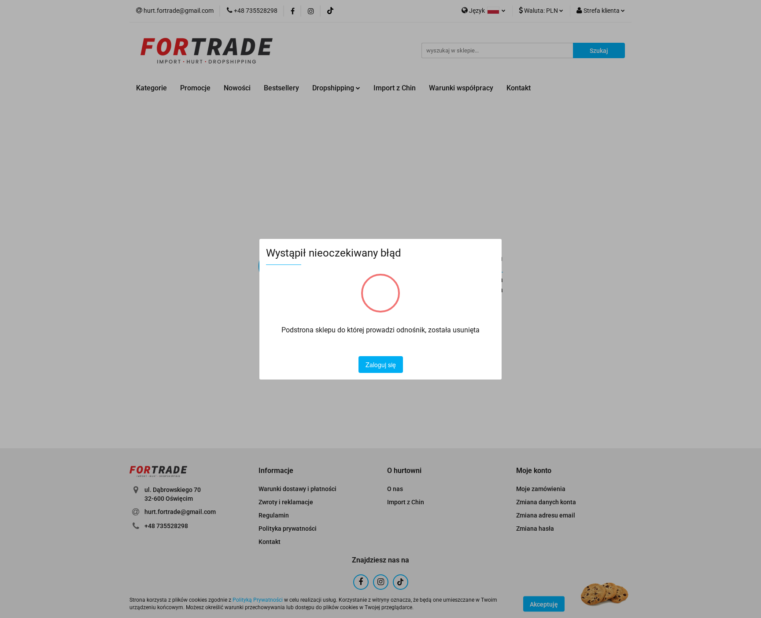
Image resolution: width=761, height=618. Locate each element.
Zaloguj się (381, 364)
